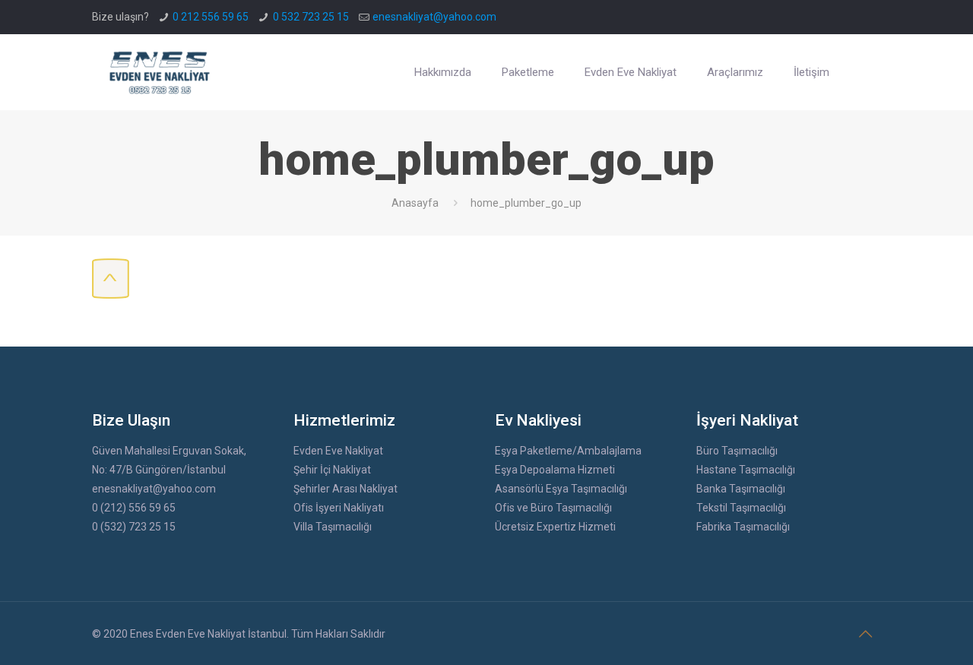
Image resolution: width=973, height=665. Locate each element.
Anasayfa (415, 203)
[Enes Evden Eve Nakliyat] (160, 72)
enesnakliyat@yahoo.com (434, 17)
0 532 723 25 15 (311, 17)
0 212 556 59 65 (211, 17)
